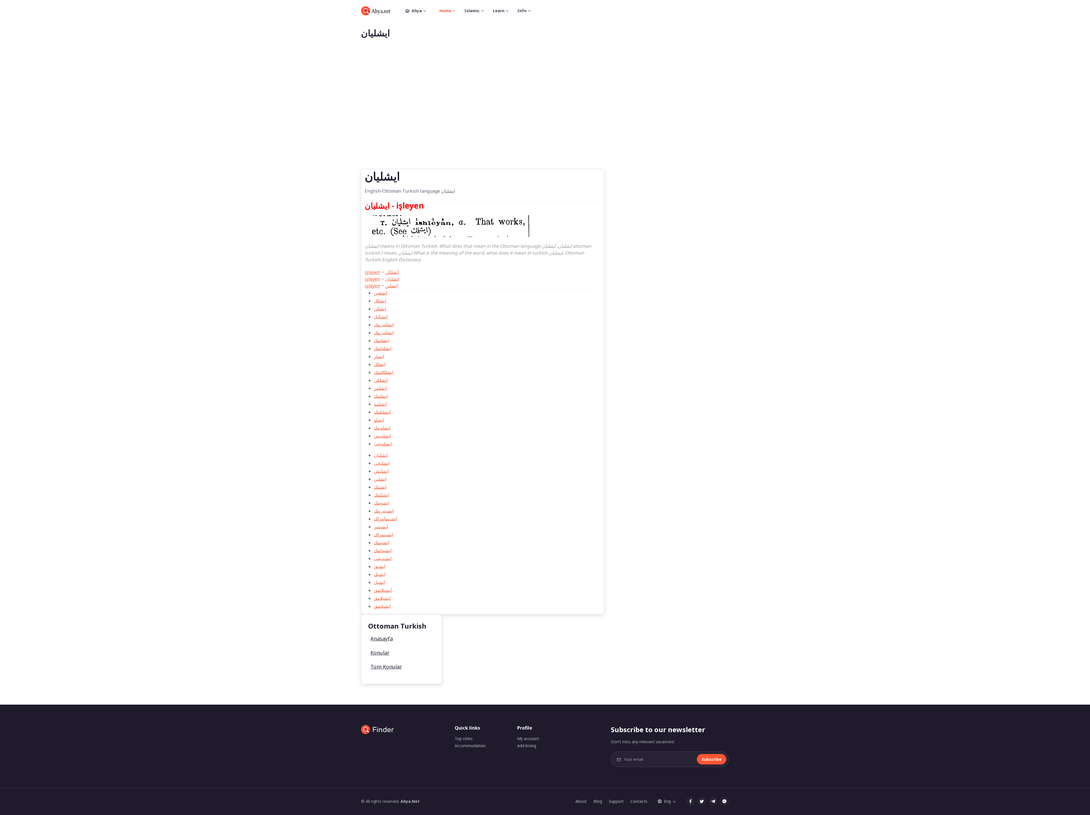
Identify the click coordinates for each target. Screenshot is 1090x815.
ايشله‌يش (382, 436)
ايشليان (392, 279)
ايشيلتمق (382, 606)
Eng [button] (667, 801)
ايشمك (380, 487)
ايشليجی (381, 463)
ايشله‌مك (382, 428)
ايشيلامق (382, 598)
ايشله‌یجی (383, 444)
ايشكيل (380, 317)
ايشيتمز (381, 527)
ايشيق (379, 566)
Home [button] (445, 10)
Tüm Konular (386, 666)
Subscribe (712, 759)
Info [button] (522, 10)
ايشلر (379, 356)
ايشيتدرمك (384, 511)
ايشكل (380, 301)
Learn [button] (498, 10)
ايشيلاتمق (383, 590)
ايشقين (380, 293)
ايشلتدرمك (384, 325)
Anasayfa (381, 638)
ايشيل (379, 582)
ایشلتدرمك (384, 332)
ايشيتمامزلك (385, 519)
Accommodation (470, 745)
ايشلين (391, 286)
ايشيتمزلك (383, 535)
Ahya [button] (417, 10)
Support (616, 801)
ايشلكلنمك (383, 372)
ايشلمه (380, 404)
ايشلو (379, 420)
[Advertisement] (545, 113)
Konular (379, 652)
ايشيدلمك (382, 550)
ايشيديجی (382, 558)
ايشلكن (392, 272)
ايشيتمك (381, 542)
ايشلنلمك (382, 412)
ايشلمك (381, 396)
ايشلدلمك (382, 348)
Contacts (638, 801)
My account (528, 738)
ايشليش (381, 471)
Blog (598, 801)
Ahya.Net (410, 801)
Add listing (526, 745)
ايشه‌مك (381, 503)
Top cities (464, 738)
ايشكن (380, 309)
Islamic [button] (472, 10)
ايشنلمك (381, 495)
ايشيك (379, 574)
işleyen (372, 272)
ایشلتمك (381, 340)
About (581, 801)
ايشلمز (380, 388)
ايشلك (379, 364)
